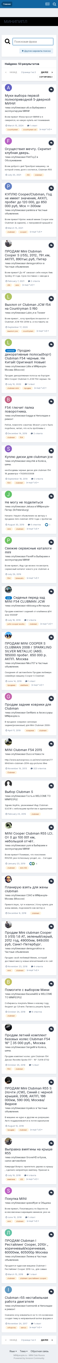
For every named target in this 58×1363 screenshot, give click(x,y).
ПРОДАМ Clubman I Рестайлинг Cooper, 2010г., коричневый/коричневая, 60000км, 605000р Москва (26, 1246)
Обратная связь (40, 1351)
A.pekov (30, 1108)
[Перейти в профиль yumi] (8, 825)
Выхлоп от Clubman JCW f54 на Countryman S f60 (28, 306)
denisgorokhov (34, 263)
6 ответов (35, 524)
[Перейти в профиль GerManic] (8, 696)
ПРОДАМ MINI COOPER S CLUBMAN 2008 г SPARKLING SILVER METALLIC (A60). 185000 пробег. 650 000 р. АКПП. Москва (28, 651)
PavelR (30, 556)
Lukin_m (30, 312)
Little (28, 366)
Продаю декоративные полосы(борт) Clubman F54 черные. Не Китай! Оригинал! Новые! (28, 356)
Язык (12, 1351)
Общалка (46, 1202)
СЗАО (29, 895)
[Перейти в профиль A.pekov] (8, 1080)
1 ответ (33, 125)
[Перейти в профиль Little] (8, 342)
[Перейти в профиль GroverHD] (8, 1141)
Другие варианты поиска (37, 51)
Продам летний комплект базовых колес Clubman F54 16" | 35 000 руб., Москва (27, 1039)
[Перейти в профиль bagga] (8, 399)
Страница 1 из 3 (29, 72)
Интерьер (44, 605)
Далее (44, 72)
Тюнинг (41, 312)
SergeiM (30, 1047)
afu (28, 107)
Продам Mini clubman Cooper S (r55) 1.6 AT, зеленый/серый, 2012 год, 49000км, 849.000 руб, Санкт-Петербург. (29, 938)
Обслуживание (13, 160)
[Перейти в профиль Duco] (8, 741)
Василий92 (32, 994)
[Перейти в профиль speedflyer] (8, 1190)
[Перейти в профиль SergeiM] (8, 1027)
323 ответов (39, 768)
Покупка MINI (16, 1199)
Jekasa (30, 506)
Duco (29, 754)
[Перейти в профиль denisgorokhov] (8, 243)
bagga (29, 415)
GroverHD (31, 1157)
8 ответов (36, 1011)
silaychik (30, 461)
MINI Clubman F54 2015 (23, 750)
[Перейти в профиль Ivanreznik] (8, 1289)
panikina (30, 210)
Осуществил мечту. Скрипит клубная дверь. (28, 151)
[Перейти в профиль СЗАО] (8, 879)
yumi (28, 845)
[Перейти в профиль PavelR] (8, 540)
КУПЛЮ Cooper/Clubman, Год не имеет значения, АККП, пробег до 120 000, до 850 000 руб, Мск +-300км (28, 200)
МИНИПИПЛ (15, 21)
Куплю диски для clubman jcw (29, 457)
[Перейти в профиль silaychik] (8, 448)
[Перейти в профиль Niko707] (8, 635)
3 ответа (38, 478)
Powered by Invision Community (29, 1358)
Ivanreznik (31, 1305)
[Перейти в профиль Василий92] (8, 981)
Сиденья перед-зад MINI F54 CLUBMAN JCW (25, 599)
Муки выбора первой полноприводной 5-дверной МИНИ (27, 99)
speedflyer (32, 1202)
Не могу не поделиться (24, 502)
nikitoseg (31, 605)
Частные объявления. (17, 266)
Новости (39, 754)
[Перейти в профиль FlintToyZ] (8, 141)
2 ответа (35, 281)
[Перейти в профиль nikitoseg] (8, 589)
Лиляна (30, 1256)
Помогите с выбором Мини (27, 990)
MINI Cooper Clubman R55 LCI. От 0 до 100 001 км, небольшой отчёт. (29, 837)
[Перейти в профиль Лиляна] (8, 1232)
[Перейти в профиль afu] (8, 87)
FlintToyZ (31, 157)
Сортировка (45, 77)
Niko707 (30, 663)
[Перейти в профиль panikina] (8, 186)
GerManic (31, 712)
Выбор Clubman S (19, 792)
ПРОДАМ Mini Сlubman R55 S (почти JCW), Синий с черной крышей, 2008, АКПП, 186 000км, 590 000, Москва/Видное (28, 1096)
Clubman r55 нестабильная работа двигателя (26, 1300)
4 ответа (38, 966)
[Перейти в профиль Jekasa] (8, 494)
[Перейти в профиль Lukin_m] (8, 296)
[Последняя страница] (52, 72)
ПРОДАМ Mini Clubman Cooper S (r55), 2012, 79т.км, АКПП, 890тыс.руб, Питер (27, 255)
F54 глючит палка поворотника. (19, 409)
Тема (23, 1351)
